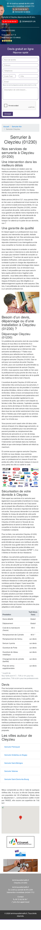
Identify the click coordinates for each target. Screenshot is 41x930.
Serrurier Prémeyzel (12, 747)
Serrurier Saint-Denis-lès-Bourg (16, 779)
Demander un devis (22, 12)
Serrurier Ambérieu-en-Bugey (15, 755)
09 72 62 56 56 (21, 9)
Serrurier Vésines (11, 771)
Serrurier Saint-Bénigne (13, 763)
